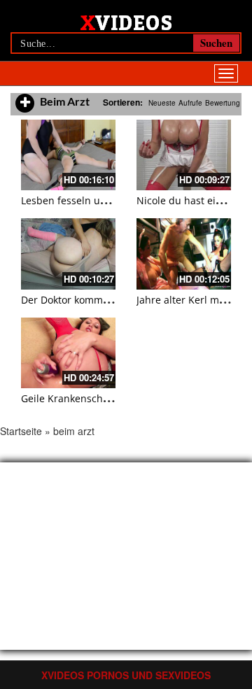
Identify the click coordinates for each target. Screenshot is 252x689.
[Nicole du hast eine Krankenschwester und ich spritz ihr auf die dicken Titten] (183, 155)
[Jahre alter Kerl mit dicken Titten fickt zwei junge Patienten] (183, 253)
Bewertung (222, 103)
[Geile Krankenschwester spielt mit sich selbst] (68, 353)
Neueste (162, 103)
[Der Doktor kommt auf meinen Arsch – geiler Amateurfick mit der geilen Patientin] (68, 253)
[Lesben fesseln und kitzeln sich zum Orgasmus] (68, 155)
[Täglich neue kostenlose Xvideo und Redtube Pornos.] (126, 22)
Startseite (21, 431)
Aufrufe (190, 103)
